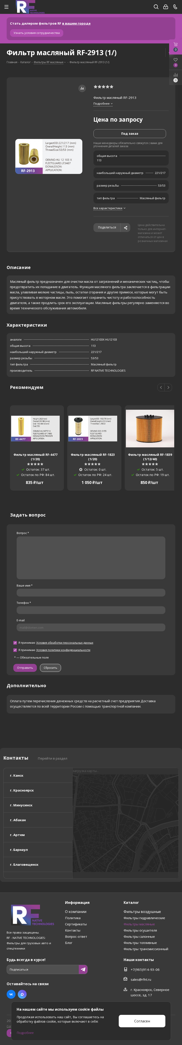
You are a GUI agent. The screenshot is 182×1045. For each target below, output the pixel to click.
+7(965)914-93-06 (145, 969)
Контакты (72, 930)
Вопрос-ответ (76, 936)
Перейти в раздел (52, 758)
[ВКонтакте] (11, 994)
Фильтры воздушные (142, 911)
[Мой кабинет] (165, 7)
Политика (73, 918)
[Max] (22, 994)
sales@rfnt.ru (141, 979)
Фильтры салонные (139, 936)
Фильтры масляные (139, 924)
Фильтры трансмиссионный (146, 949)
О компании (75, 911)
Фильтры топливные (140, 942)
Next (168, 388)
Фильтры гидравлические (144, 918)
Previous (161, 388)
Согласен (142, 1021)
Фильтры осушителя (140, 930)
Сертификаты (76, 924)
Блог (68, 942)
